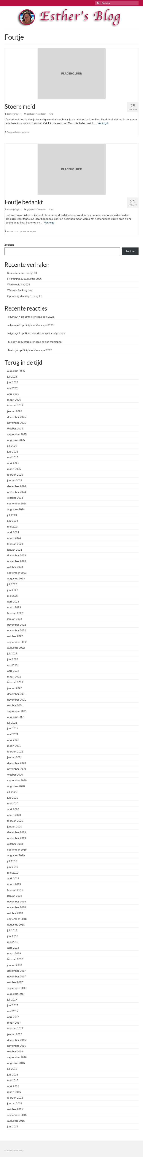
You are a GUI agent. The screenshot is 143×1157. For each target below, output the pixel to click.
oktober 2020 (15, 774)
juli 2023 (12, 584)
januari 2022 (14, 688)
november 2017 (16, 976)
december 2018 (16, 901)
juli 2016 (12, 1068)
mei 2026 (12, 388)
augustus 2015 (16, 1120)
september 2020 (17, 780)
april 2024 (13, 532)
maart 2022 (14, 676)
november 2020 (16, 768)
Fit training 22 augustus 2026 (24, 278)
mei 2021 (12, 734)
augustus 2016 (16, 1063)
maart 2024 (14, 538)
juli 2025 (12, 445)
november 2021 (16, 699)
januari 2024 (14, 549)
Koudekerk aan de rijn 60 (22, 272)
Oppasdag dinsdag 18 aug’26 (24, 296)
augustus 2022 (16, 647)
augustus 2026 (16, 370)
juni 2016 (12, 1074)
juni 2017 (12, 1005)
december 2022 (16, 624)
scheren (25, 132)
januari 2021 (14, 757)
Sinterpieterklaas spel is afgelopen (45, 333)
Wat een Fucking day (19, 290)
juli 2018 (12, 930)
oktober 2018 (15, 913)
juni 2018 (12, 936)
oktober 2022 (15, 636)
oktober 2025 (15, 428)
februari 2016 (15, 1097)
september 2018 (17, 918)
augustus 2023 (16, 578)
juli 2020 (12, 791)
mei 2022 (12, 665)
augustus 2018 (16, 924)
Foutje (9, 132)
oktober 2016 (15, 1051)
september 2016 (17, 1057)
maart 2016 (14, 1091)
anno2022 (11, 231)
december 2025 (16, 417)
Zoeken (9, 244)
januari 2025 (14, 480)
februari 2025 (15, 474)
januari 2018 (14, 964)
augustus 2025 (16, 440)
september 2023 (17, 572)
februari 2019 (15, 889)
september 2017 (17, 988)
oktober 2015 (15, 1109)
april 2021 (13, 740)
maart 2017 (14, 1022)
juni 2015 (12, 1126)
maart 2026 (14, 399)
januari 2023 (14, 618)
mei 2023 (12, 595)
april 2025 (13, 463)
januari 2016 (14, 1103)
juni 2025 (12, 451)
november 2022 (16, 630)
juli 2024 (12, 515)
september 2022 (17, 641)
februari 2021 (15, 751)
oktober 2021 (15, 705)
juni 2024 (12, 520)
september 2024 (17, 503)
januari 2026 (14, 411)
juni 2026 (12, 382)
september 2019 (17, 849)
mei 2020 (12, 803)
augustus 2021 (16, 716)
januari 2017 (14, 1034)
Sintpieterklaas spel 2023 (39, 316)
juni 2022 (12, 659)
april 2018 (13, 947)
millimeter (17, 132)
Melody (12, 341)
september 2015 (17, 1114)
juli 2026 (12, 376)
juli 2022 (12, 653)
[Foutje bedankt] (72, 168)
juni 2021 (12, 728)
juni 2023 (12, 590)
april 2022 (13, 670)
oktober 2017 (15, 982)
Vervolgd (103, 123)
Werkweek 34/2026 (18, 284)
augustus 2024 (16, 509)
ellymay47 (15, 114)
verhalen (42, 114)
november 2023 (16, 561)
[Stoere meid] (72, 73)
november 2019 (16, 838)
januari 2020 (14, 826)
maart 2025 (14, 468)
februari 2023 (15, 613)
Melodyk (13, 350)
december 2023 (16, 555)
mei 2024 (12, 526)
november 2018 (16, 907)
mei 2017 (12, 1011)
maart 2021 (14, 745)
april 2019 (13, 878)
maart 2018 (14, 953)
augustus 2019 (16, 855)
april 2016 (13, 1086)
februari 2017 (15, 1028)
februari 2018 (15, 959)
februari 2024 (15, 543)
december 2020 (16, 763)
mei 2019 (12, 872)
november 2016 (16, 1045)
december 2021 (16, 693)
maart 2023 (14, 607)
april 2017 (13, 1016)
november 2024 (16, 491)
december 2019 (16, 832)
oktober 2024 (15, 497)
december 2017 (16, 970)
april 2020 (13, 809)
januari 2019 (14, 895)
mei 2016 (12, 1080)
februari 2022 (15, 682)
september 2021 (17, 711)
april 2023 (13, 601)
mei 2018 (12, 941)
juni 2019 (12, 866)
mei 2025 (12, 457)
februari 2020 (15, 820)
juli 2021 (12, 722)
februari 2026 (15, 405)
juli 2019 (12, 861)
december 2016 (16, 1039)
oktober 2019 (15, 843)
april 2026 (13, 393)
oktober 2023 (15, 566)
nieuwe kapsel (29, 231)
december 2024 (16, 486)
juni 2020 (12, 797)
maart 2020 (14, 815)
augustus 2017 (16, 993)
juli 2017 (12, 999)
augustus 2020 (16, 786)
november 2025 (16, 422)
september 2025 (17, 434)
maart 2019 (14, 884)
